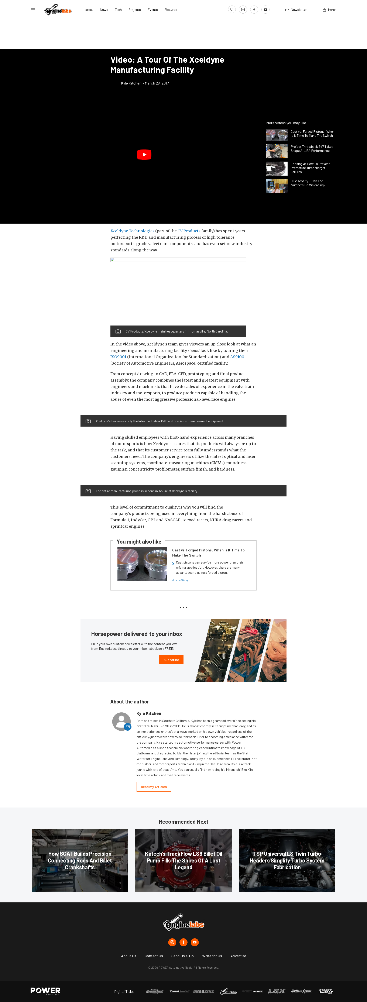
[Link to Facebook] (254, 10)
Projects (134, 9)
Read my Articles (154, 787)
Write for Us (212, 955)
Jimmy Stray (180, 580)
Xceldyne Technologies (132, 230)
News (104, 9)
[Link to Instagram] (243, 10)
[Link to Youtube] (265, 10)
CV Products (189, 230)
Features (171, 9)
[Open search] (232, 9)
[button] (144, 154)
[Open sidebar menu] (33, 9)
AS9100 (237, 356)
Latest (88, 9)
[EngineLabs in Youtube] (195, 942)
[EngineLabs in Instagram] (172, 942)
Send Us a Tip (182, 955)
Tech (118, 9)
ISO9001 (118, 356)
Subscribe (171, 660)
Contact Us (154, 955)
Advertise (238, 955)
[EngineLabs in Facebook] (183, 942)
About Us (128, 955)
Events (153, 9)
